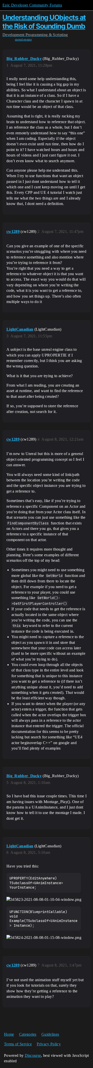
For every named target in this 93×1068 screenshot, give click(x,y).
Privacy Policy (49, 1044)
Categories (27, 1034)
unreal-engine (23, 39)
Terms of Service (18, 1044)
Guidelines (50, 1034)
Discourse (33, 1055)
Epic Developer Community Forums (32, 5)
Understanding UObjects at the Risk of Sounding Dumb (44, 21)
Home (9, 1034)
